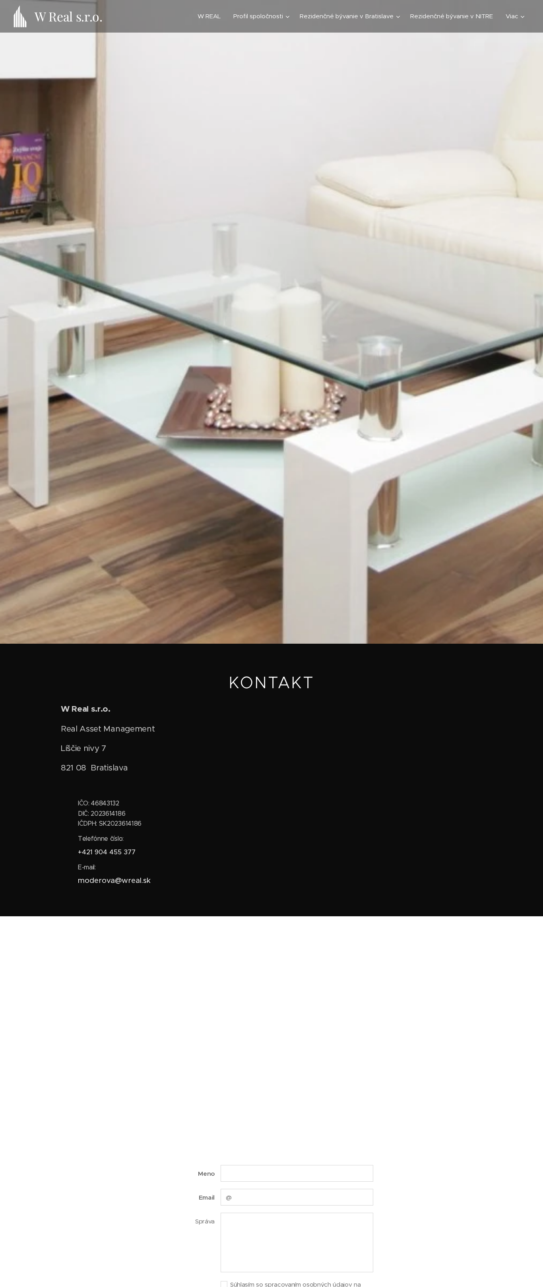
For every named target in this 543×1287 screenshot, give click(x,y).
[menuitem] (211, 16)
